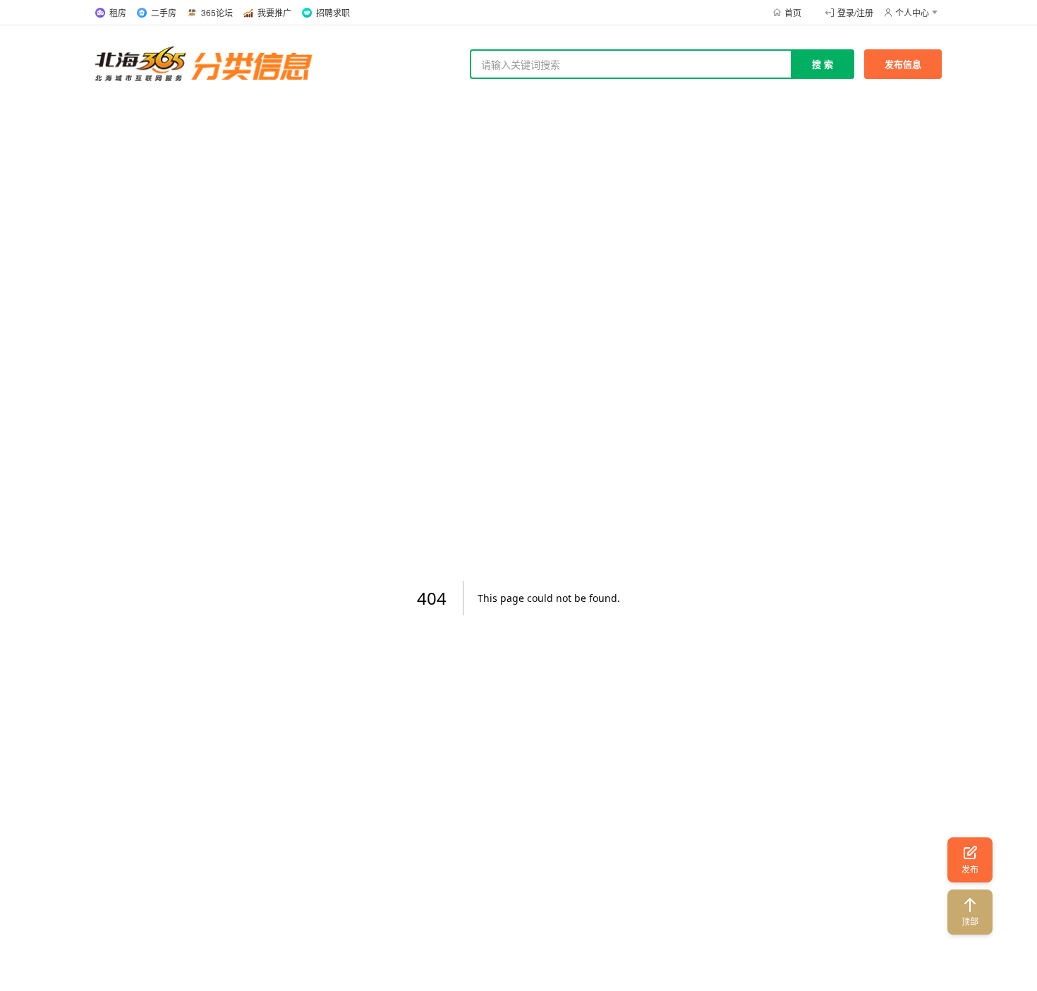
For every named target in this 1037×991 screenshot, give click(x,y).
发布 (970, 869)
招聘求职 (333, 12)
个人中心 (912, 12)
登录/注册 (855, 12)
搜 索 (822, 63)
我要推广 (274, 12)
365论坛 (217, 12)
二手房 (163, 12)
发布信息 (903, 63)
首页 (792, 12)
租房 (117, 12)
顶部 (970, 921)
